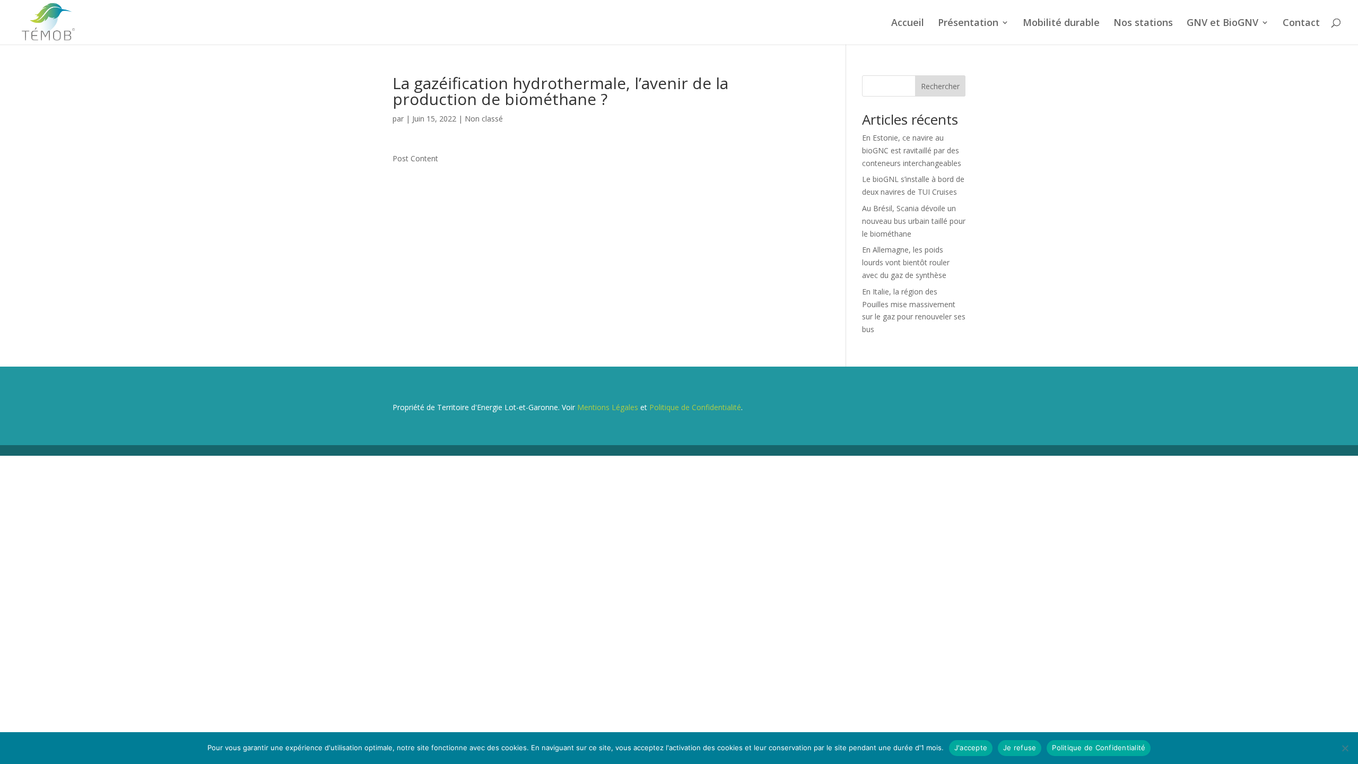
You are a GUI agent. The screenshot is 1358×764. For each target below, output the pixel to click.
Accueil (907, 24)
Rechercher (940, 86)
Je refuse (1019, 747)
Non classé (484, 119)
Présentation (968, 24)
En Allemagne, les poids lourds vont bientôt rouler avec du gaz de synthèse (906, 262)
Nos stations (1143, 24)
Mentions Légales (607, 407)
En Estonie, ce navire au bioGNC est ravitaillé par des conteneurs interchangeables (911, 150)
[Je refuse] (1344, 748)
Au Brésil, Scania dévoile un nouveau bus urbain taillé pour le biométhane (913, 221)
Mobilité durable (1061, 24)
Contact (1301, 24)
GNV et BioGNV (1222, 24)
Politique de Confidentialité (695, 407)
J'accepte (970, 747)
